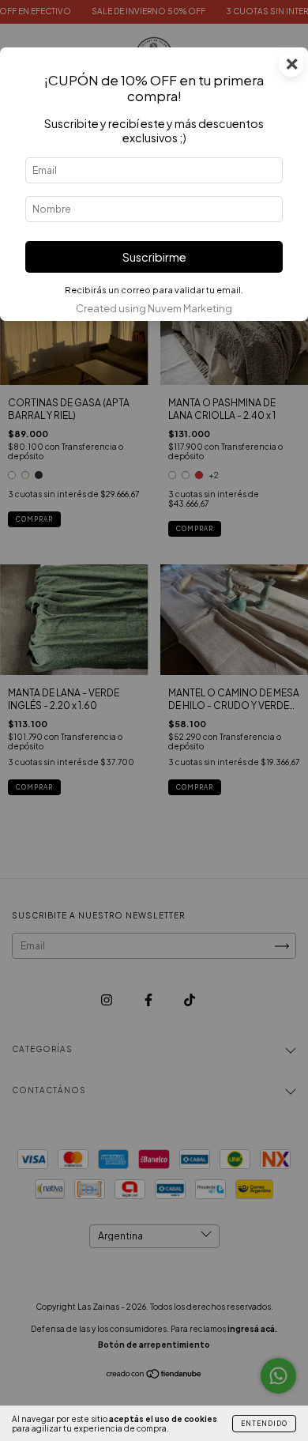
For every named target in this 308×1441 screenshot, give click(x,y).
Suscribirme (154, 257)
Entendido (264, 1424)
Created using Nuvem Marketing (154, 308)
